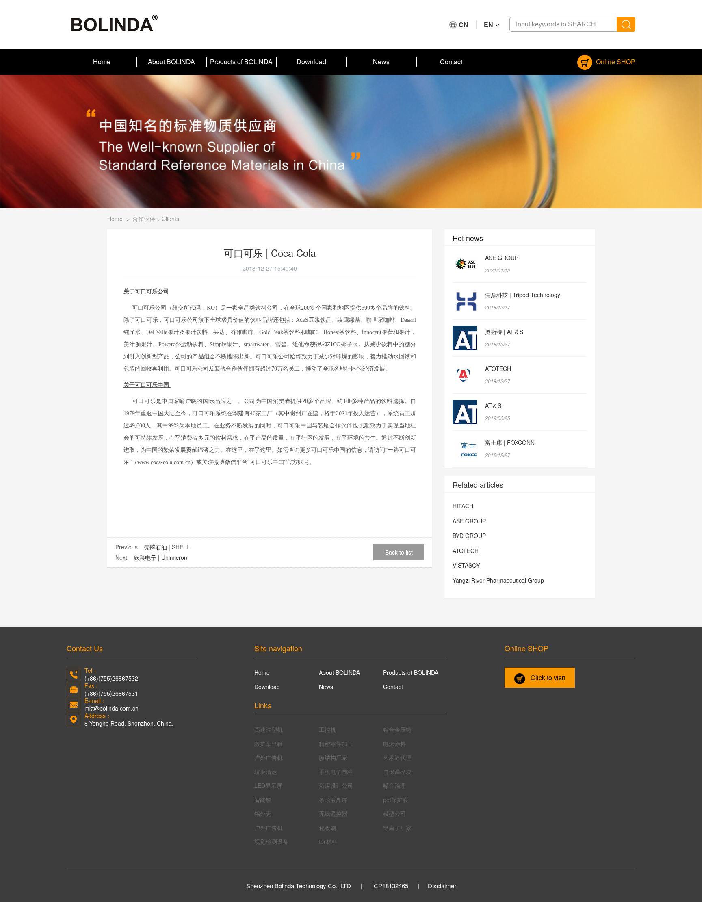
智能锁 (262, 800)
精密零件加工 (336, 743)
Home (101, 61)
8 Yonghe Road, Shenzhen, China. (128, 723)
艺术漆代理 (397, 757)
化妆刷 (327, 828)
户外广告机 (268, 757)
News (381, 61)
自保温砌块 (397, 772)
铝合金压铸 (397, 729)
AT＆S (493, 405)
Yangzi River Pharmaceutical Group (498, 580)
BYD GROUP (469, 535)
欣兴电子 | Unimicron (160, 557)
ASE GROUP (501, 258)
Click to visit (547, 677)
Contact (451, 61)
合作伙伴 (143, 219)
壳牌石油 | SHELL (167, 547)
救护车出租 (268, 743)
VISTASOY (466, 565)
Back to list (399, 552)
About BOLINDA (171, 61)
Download (311, 61)
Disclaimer (442, 885)
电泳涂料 (394, 743)
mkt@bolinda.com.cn (111, 708)
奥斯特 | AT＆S (504, 331)
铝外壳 (262, 813)
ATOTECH (498, 368)
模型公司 (394, 813)
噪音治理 (394, 785)
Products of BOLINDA (241, 61)
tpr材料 (328, 841)
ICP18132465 (390, 885)
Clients (170, 219)
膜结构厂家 (333, 757)
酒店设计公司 (336, 785)
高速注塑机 (268, 729)
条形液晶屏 (333, 800)
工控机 (327, 729)
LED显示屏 (268, 785)
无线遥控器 (333, 813)
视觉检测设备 (271, 841)
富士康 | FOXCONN (510, 442)
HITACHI (464, 506)
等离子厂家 (397, 828)
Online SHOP (614, 61)
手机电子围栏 (336, 772)
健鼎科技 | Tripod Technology (522, 295)
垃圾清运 (265, 772)
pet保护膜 (395, 800)
